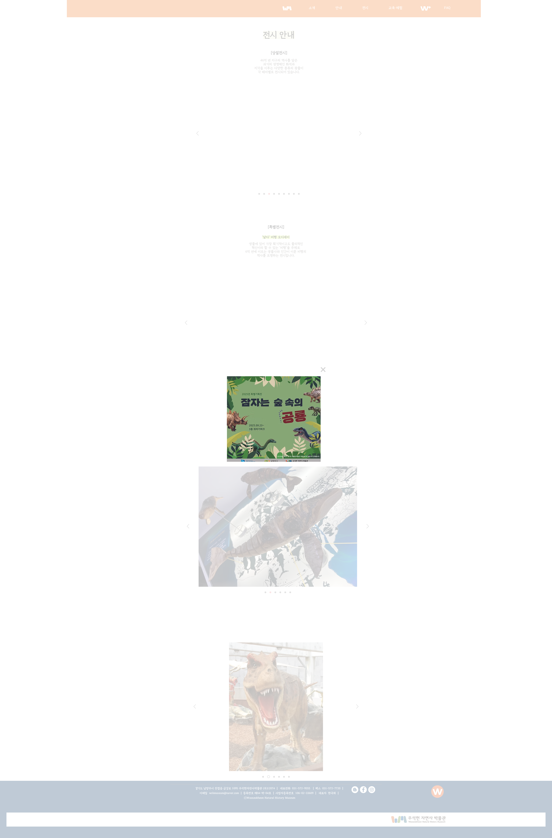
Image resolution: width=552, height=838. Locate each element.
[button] (323, 369)
